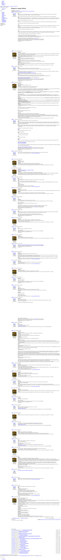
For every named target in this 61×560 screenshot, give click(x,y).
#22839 (13, 447)
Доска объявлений (4, 18)
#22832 (13, 330)
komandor (13, 538)
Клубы (3, 16)
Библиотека (3, 19)
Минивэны (37, 555)
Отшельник (14, 545)
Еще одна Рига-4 (22, 539)
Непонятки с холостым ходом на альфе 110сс (25, 533)
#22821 (13, 209)
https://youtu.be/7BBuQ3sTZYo (35, 186)
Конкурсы (8, 6)
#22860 (13, 485)
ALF (13, 551)
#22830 (13, 297)
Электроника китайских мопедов (24, 551)
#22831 (13, 322)
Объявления (3, 3)
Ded (14, 470)
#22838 (13, 438)
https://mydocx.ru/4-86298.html (22, 142)
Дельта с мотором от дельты (25, 550)
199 (23, 11)
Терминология (4, 20)
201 (25, 11)
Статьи (3, 14)
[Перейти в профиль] (14, 14)
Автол (19, 128)
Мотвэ (14, 323)
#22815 (13, 119)
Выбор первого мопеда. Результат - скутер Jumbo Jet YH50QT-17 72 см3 (30, 538)
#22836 (13, 421)
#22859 (13, 469)
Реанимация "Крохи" (21, 537)
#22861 (13, 496)
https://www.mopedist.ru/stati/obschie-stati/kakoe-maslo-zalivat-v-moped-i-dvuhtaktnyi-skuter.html (31, 244)
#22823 (13, 226)
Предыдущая (19, 11)
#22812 (13, 66)
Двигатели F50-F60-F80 (24, 543)
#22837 (13, 429)
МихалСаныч (14, 543)
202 (27, 11)
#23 (12, 456)
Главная (1, 6)
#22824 (13, 234)
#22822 (13, 217)
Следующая (29, 11)
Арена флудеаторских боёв (21, 408)
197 (21, 11)
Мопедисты (3, 4)
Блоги (3, 2)
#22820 (13, 196)
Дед (14, 52)
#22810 (13, 12)
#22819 (13, 187)
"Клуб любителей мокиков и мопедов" (24, 555)
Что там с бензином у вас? (25, 548)
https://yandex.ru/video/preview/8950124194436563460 (25, 470)
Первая (16, 11)
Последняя (32, 11)
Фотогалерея (4, 15)
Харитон (14, 152)
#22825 (13, 243)
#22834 (13, 404)
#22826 (13, 251)
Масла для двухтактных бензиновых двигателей (25, 146)
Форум (3, 1)
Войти (3, 9)
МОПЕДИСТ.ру (5, 554)
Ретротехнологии (22, 544)
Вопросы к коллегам (21, 549)
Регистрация (4, 8)
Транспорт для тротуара (24, 545)
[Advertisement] (36, 46)
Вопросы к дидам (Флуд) (13, 6)
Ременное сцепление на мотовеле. (23, 531)
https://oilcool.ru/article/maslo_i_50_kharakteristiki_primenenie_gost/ (27, 72)
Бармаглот (13, 539)
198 (22, 11)
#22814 (13, 82)
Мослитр (14, 13)
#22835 (13, 396)
